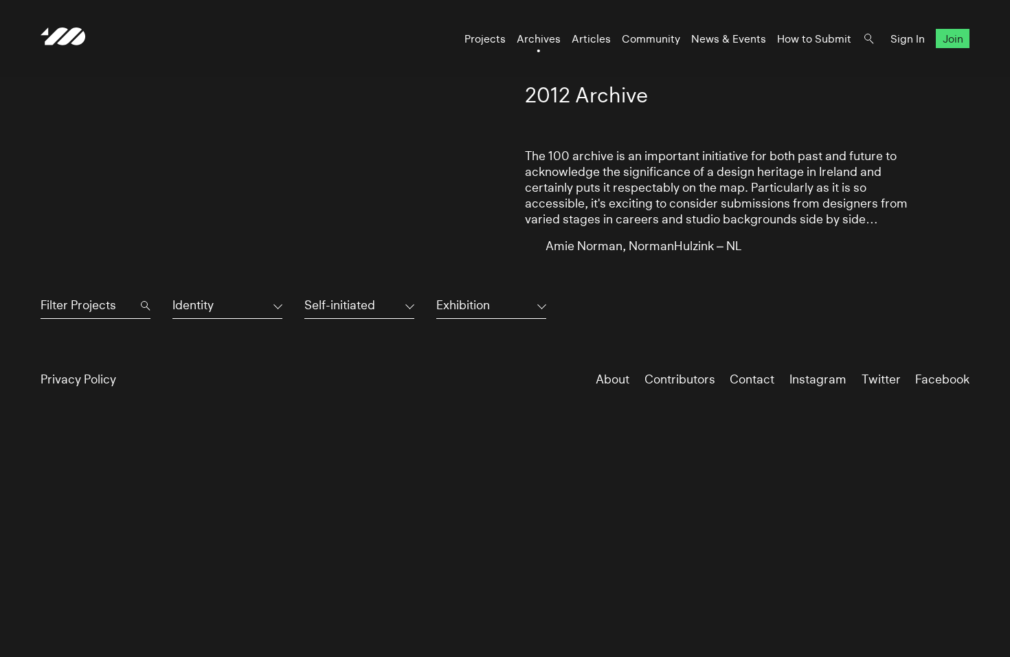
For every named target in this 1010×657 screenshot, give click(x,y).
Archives (539, 38)
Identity (193, 305)
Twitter (881, 379)
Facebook (942, 379)
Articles (591, 38)
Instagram (817, 379)
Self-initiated (339, 305)
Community (651, 38)
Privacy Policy (78, 379)
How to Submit (814, 38)
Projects (485, 38)
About (612, 379)
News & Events (728, 38)
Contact (752, 379)
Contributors (679, 379)
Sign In (907, 38)
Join (953, 38)
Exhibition (463, 305)
